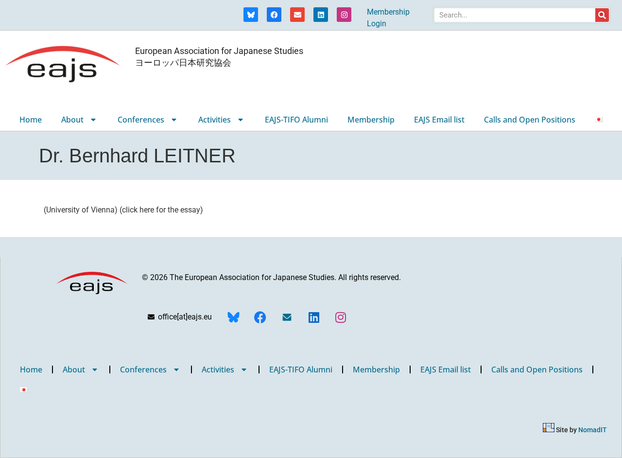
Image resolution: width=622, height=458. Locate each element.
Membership (371, 119)
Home (30, 119)
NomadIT (592, 430)
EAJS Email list (439, 119)
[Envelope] (297, 14)
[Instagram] (344, 14)
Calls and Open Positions (529, 119)
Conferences (141, 119)
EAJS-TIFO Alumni (296, 119)
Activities (214, 119)
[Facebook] (274, 14)
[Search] (602, 15)
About (72, 119)
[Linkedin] (320, 14)
